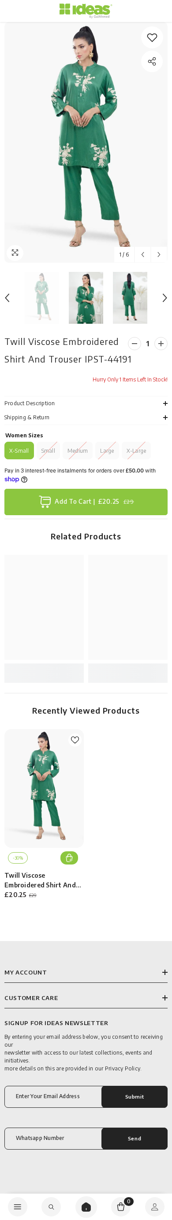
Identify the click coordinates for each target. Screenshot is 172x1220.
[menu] (17, 1206)
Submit (134, 1096)
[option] (86, 142)
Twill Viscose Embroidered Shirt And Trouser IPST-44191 (40, 881)
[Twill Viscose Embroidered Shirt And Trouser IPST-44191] (44, 788)
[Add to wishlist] (75, 740)
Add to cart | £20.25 (94, 501)
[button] (142, 254)
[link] (152, 37)
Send (134, 1138)
